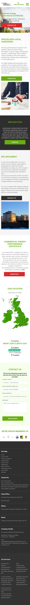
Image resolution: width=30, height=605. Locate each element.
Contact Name (7, 379)
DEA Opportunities (21, 571)
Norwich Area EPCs (6, 588)
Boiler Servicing (5, 569)
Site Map (3, 472)
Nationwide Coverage (22, 569)
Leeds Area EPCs (20, 582)
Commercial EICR (20, 567)
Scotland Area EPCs (6, 595)
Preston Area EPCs (21, 580)
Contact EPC (4, 470)
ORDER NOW (12, 78)
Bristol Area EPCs (20, 578)
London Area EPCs (6, 576)
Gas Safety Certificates (7, 571)
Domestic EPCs (5, 563)
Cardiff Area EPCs (6, 582)
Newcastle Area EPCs (22, 584)
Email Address (7, 393)
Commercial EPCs (5, 567)
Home (2, 454)
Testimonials (4, 464)
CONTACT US (11, 25)
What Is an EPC (5, 466)
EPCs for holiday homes (7, 483)
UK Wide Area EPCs (6, 593)
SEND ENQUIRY (13, 418)
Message (5, 400)
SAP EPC (3, 565)
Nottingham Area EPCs (22, 576)
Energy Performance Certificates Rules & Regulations (15, 484)
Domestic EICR (20, 565)
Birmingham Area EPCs (7, 580)
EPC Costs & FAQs (6, 481)
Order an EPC (4, 456)
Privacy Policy (5, 462)
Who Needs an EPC (6, 468)
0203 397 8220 (19, 4)
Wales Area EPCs (5, 597)
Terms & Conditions (6, 458)
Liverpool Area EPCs (6, 584)
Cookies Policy (5, 460)
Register (15, 142)
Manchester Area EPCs (7, 578)
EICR (17, 563)
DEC (2, 573)
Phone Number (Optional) (10, 386)
